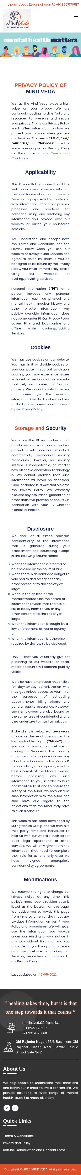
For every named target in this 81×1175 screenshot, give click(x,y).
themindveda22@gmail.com (29, 4)
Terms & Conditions (18, 1136)
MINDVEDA (39, 1169)
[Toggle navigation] (76, 17)
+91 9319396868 (34, 1033)
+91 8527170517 (67, 4)
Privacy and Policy (16, 1143)
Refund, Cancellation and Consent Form (34, 1150)
